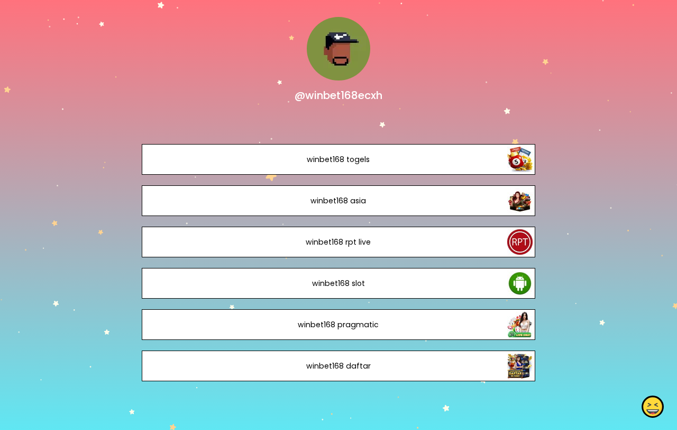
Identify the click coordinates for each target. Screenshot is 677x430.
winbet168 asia (338, 200)
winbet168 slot (338, 283)
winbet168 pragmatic (338, 324)
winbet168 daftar (338, 366)
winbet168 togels (338, 159)
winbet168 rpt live (338, 242)
